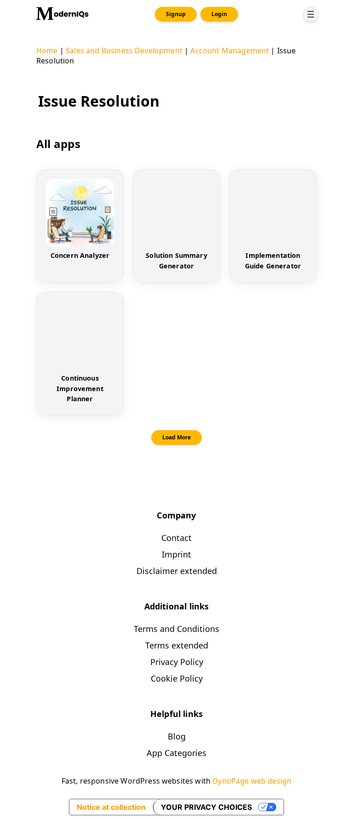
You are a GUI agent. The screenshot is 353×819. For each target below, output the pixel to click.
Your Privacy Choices (206, 807)
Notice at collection (111, 807)
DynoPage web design (251, 781)
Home (47, 51)
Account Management (229, 51)
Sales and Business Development (124, 51)
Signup (176, 14)
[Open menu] (311, 14)
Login (219, 14)
